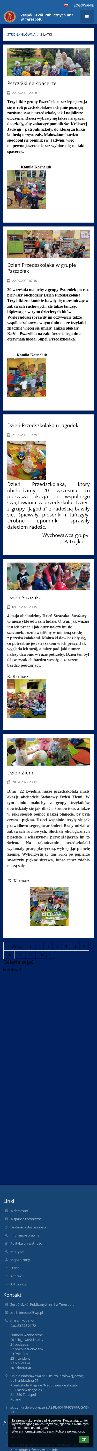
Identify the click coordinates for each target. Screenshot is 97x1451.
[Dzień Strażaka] (48, 576)
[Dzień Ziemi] (48, 751)
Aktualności (19, 1284)
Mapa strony (20, 1259)
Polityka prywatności (26, 1243)
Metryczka (18, 1251)
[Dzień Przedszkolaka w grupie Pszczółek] (48, 244)
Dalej (43, 954)
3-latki (46, 34)
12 (30, 954)
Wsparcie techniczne (26, 1218)
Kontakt (16, 1276)
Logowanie (84, 5)
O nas (14, 1267)
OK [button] (84, 1439)
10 (9, 954)
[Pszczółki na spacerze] (48, 62)
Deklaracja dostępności (28, 1227)
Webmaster (19, 1210)
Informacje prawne (24, 1235)
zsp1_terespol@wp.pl (26, 1312)
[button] (66, 5)
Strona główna (21, 34)
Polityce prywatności (69, 1431)
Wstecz (17, 946)
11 (19, 954)
